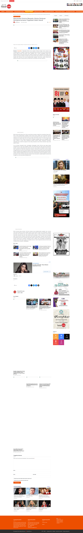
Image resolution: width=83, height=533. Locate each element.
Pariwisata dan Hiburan (38, 11)
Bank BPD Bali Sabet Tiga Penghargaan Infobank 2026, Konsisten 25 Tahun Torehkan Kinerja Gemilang (65, 125)
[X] (20, 292)
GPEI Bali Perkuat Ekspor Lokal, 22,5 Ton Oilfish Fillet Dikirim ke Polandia (57, 124)
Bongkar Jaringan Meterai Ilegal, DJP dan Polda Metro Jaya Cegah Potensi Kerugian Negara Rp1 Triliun (19, 372)
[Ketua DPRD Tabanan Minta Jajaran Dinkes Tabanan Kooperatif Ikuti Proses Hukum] (19, 412)
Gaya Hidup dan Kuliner (70, 11)
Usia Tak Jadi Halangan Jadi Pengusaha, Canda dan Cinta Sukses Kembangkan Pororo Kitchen (64, 26)
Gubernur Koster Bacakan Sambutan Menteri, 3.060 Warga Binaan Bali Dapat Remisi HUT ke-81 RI (45, 307)
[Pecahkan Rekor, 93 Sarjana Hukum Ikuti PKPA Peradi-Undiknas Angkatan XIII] (57, 132)
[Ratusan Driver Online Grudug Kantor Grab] (55, 36)
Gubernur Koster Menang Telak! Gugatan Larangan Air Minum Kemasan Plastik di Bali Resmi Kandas (44, 385)
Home (15, 14)
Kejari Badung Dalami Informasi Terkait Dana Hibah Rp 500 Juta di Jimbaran (32, 384)
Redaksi (43, 524)
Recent (61, 15)
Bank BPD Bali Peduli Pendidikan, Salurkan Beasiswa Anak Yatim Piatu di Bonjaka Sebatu (65, 137)
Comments (66, 15)
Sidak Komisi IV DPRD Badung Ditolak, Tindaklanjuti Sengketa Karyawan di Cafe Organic (64, 21)
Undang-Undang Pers (66, 531)
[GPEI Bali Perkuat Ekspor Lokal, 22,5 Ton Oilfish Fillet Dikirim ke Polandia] (57, 119)
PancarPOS (19, 50)
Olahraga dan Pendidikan (49, 11)
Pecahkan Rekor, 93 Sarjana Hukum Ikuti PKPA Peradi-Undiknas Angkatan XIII (56, 137)
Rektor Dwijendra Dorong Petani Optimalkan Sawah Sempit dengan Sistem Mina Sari (44, 254)
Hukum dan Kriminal (29, 11)
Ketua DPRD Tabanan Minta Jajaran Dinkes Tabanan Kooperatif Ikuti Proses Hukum (18, 450)
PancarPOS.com (17, 22)
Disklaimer (53, 531)
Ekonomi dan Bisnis (9, 11)
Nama (14, 470)
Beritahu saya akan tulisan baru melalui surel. (21, 480)
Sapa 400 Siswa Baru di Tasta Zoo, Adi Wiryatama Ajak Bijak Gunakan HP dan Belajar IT (64, 31)
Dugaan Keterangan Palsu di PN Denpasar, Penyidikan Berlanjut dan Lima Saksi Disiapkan (32, 307)
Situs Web (34, 474)
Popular (55, 15)
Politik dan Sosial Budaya (19, 11)
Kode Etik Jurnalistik (59, 531)
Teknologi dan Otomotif (60, 11)
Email (14, 474)
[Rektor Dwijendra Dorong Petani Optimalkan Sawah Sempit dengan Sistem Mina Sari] (35, 254)
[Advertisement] (61, 78)
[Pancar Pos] (6, 6)
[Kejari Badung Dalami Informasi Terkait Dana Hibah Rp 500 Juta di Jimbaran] (32, 380)
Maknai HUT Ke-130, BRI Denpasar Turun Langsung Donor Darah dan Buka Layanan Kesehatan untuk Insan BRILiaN (63, 41)
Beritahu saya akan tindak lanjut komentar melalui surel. (23, 478)
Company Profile (44, 522)
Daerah (2, 11)
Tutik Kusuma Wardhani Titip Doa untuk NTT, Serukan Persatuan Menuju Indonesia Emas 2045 (45, 247)
